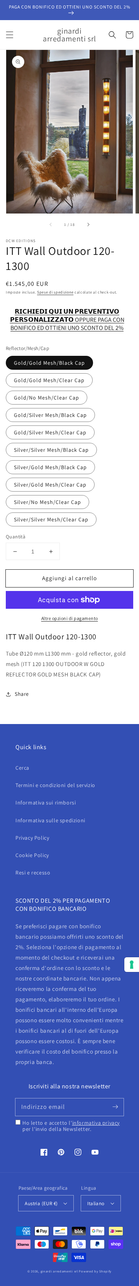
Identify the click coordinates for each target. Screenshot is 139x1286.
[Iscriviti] (115, 1106)
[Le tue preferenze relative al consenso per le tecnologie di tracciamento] (131, 964)
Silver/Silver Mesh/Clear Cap (51, 519)
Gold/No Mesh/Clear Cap (46, 397)
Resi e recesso (32, 872)
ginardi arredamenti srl (59, 1271)
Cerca (22, 767)
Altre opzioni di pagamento (69, 618)
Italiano (95, 1203)
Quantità (15, 536)
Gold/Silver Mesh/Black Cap (50, 415)
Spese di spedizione (55, 292)
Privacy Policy (32, 837)
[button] (9, 34)
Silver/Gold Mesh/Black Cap (50, 467)
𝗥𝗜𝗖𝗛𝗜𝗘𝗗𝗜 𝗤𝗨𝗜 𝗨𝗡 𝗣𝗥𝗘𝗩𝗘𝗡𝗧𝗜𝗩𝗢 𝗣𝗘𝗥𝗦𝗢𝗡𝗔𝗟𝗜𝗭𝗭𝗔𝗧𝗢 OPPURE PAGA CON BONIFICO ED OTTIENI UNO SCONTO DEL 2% (67, 315)
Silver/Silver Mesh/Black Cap (51, 449)
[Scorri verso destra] (88, 224)
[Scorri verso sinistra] (50, 224)
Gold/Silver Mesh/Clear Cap (50, 432)
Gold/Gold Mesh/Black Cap (49, 362)
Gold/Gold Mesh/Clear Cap (49, 380)
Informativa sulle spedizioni (50, 820)
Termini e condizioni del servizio (55, 785)
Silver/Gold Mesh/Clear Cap (50, 484)
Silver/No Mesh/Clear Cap (47, 502)
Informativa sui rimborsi (45, 802)
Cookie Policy (32, 855)
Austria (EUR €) (41, 1203)
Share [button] (22, 693)
